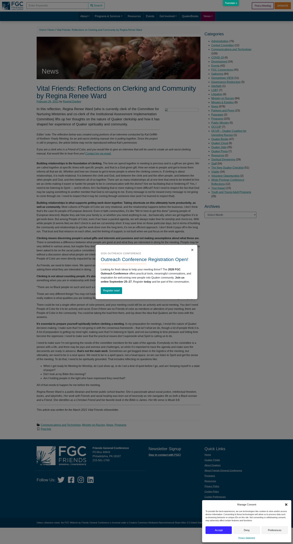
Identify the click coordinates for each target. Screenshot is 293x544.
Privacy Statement (246, 538)
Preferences (274, 530)
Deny (247, 530)
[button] (286, 504)
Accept (219, 530)
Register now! (112, 291)
